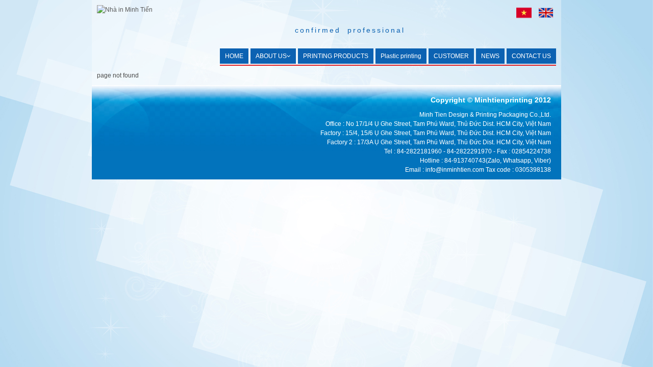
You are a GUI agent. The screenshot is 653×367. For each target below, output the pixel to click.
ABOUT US (271, 56)
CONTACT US (531, 56)
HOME (234, 56)
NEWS (490, 56)
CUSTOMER (451, 56)
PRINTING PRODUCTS (335, 56)
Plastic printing (401, 56)
